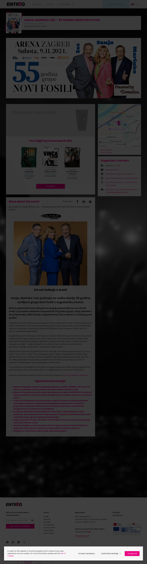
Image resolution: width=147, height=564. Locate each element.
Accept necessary (86, 553)
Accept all (132, 553)
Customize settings (109, 553)
